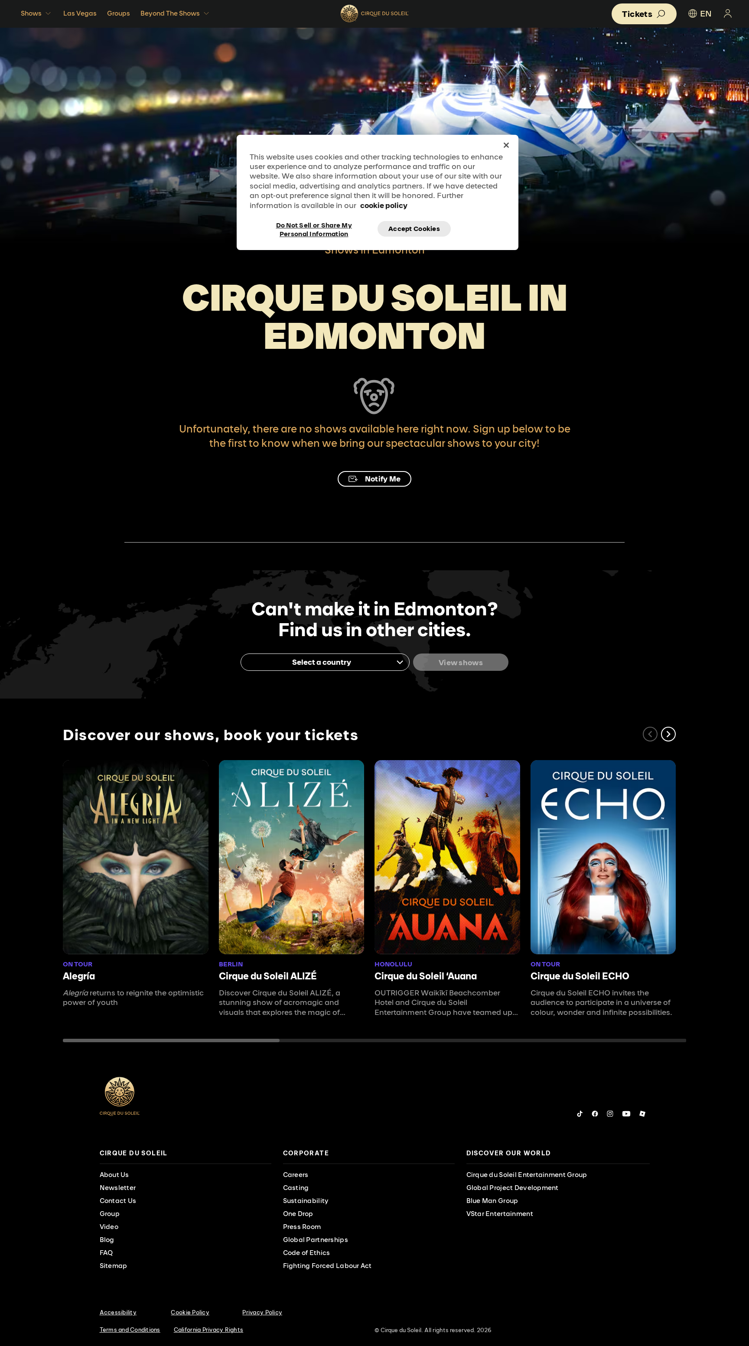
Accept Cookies (414, 228)
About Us (114, 1174)
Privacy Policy (262, 1312)
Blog (107, 1239)
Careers (296, 1174)
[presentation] (185, 1153)
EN (706, 13)
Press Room (302, 1226)
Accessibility (118, 1312)
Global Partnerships (315, 1239)
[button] (668, 734)
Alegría (79, 976)
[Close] (506, 145)
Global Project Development (512, 1187)
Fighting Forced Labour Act (327, 1265)
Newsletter (118, 1187)
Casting (296, 1187)
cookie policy (383, 205)
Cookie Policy (190, 1312)
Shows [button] (31, 13)
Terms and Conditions (130, 1329)
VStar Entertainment (499, 1213)
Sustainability (306, 1200)
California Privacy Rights (209, 1329)
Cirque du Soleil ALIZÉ (268, 976)
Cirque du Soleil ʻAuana (425, 976)
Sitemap (113, 1265)
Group (110, 1213)
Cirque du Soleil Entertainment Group (526, 1174)
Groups (118, 13)
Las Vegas (80, 13)
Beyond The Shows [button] (170, 13)
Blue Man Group (492, 1200)
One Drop (298, 1213)
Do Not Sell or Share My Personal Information (314, 229)
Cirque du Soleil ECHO (580, 976)
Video (109, 1226)
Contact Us (118, 1200)
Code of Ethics (306, 1252)
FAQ (106, 1252)
